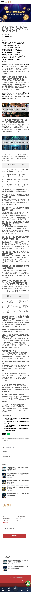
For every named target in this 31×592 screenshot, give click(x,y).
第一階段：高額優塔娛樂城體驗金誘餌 (11, 47)
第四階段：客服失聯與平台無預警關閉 (11, 52)
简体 (25, 2)
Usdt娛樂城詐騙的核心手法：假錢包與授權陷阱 (13, 43)
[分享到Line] (22, 581)
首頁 (5, 23)
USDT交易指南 (6, 520)
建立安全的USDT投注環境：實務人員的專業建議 (13, 56)
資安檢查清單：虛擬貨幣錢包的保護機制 (11, 57)
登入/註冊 (18, 520)
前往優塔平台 (15, 535)
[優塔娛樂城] (8, 2)
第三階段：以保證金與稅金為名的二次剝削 (12, 50)
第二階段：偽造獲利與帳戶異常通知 (10, 49)
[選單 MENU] (2, 2)
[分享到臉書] (25, 581)
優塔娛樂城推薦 (6, 518)
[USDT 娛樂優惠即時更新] (15, 13)
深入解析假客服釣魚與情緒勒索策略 (10, 45)
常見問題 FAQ (5, 61)
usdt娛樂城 (4, 127)
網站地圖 (6, 522)
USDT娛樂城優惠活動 (20, 516)
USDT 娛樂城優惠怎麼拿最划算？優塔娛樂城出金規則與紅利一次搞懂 (15, 439)
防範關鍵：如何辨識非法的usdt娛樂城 (11, 54)
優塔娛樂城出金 (9, 23)
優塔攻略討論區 (19, 518)
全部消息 (5, 451)
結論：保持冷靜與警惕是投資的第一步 (11, 59)
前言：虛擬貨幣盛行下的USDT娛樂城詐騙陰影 (13, 42)
